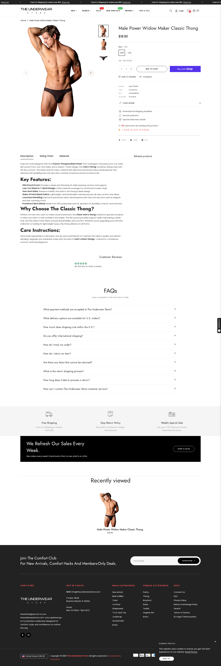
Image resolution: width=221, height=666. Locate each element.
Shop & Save (184, 449)
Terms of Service (182, 612)
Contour (116, 604)
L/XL (129, 52)
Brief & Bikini (117, 596)
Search (177, 608)
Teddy (146, 608)
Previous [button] (26, 73)
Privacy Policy (180, 600)
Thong (146, 596)
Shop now (55, 2)
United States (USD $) (35, 656)
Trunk (114, 600)
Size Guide (127, 60)
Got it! (166, 659)
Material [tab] (64, 156)
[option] (58, 70)
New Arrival (117, 592)
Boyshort (147, 600)
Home (23, 20)
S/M (122, 52)
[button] (171, 11)
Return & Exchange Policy (185, 604)
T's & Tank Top (119, 612)
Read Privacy (191, 652)
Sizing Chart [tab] (46, 156)
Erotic (115, 625)
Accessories (118, 620)
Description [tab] (27, 156)
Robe (145, 604)
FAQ (176, 596)
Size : (123, 47)
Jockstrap (117, 616)
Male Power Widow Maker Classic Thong (120, 529)
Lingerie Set (148, 612)
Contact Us (179, 592)
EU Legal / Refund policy (185, 616)
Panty (146, 592)
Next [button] (91, 73)
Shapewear (117, 608)
